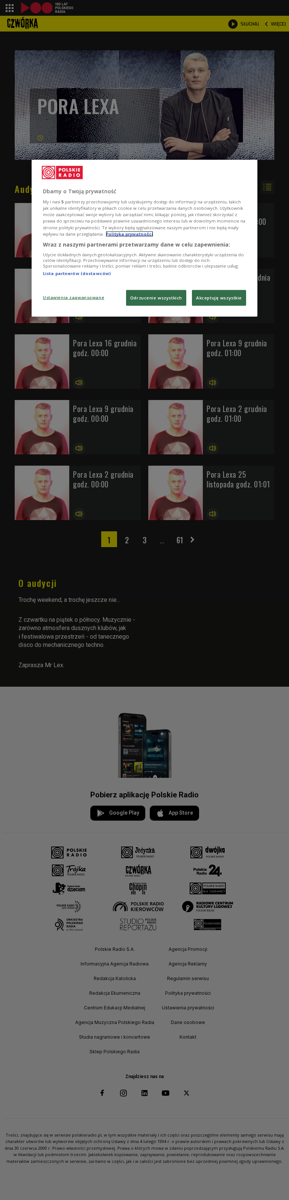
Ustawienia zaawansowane (73, 297)
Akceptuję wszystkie (219, 297)
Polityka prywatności (129, 233)
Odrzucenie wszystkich (156, 297)
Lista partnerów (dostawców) (77, 273)
